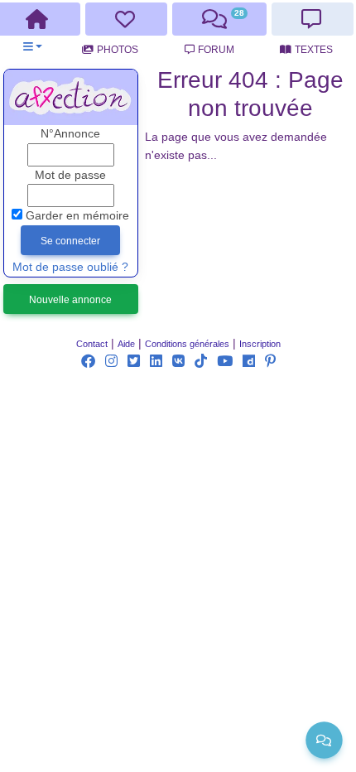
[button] (32, 47)
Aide (126, 344)
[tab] (126, 19)
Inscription (260, 344)
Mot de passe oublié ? (70, 267)
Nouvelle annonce (70, 300)
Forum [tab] (216, 49)
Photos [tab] (117, 49)
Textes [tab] (314, 49)
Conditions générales (187, 344)
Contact (92, 344)
